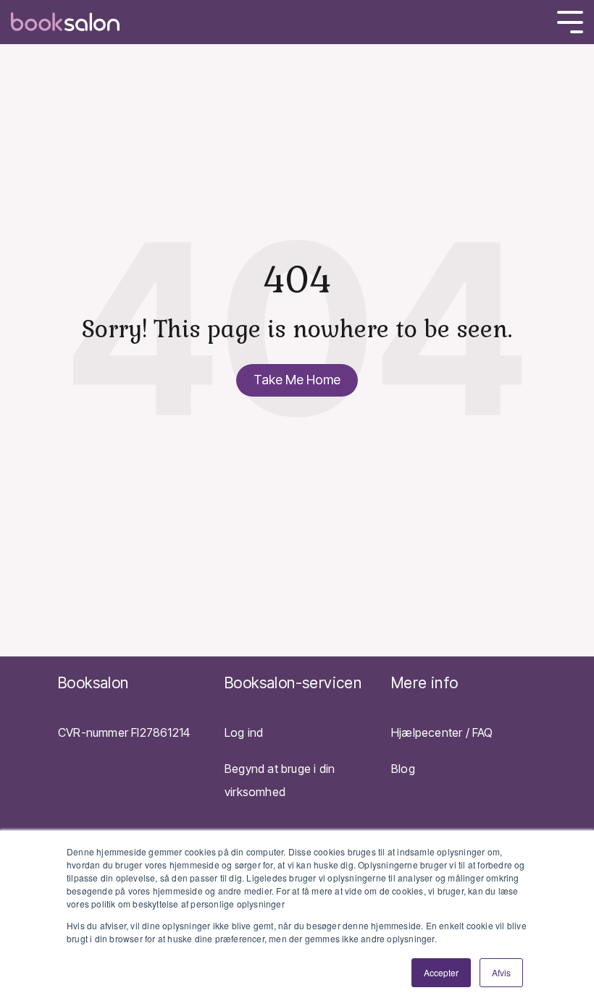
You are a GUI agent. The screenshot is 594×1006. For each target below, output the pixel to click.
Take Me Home (297, 379)
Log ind (244, 732)
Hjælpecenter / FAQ (442, 732)
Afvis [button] (501, 972)
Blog (403, 768)
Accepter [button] (441, 972)
